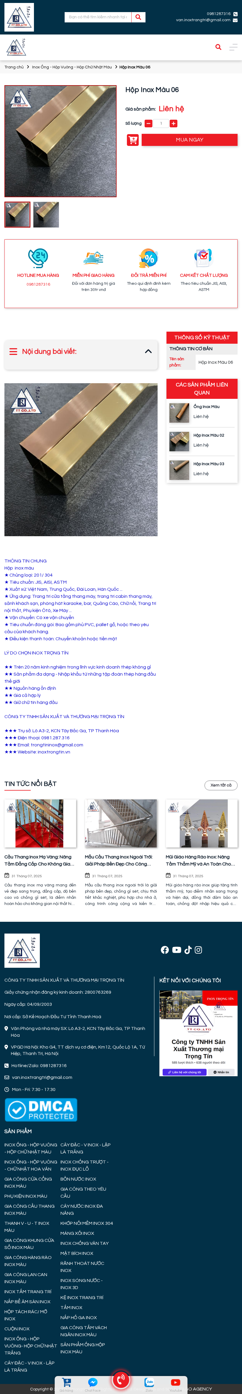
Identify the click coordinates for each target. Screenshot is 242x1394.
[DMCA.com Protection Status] (40, 1109)
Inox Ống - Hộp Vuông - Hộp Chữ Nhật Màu (72, 67)
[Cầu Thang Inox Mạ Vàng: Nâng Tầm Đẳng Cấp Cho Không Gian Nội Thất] (40, 823)
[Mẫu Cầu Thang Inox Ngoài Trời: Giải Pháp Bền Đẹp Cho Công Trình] (121, 823)
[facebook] (165, 950)
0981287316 (38, 284)
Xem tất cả (221, 785)
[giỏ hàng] (66, 1382)
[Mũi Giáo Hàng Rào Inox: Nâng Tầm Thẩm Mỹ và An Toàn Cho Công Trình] (202, 823)
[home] (19, 17)
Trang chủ (14, 67)
